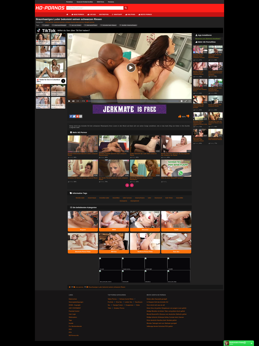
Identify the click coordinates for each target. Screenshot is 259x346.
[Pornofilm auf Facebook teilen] (71, 116)
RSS (70, 329)
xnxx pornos (49, 22)
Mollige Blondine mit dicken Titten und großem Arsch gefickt (166, 311)
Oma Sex (119, 302)
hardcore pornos (59, 22)
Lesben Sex (128, 302)
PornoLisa (111, 2)
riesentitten (116, 198)
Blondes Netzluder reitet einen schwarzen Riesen (215, 138)
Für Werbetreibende (75, 326)
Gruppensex (129, 305)
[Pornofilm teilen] (77, 116)
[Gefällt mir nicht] (188, 117)
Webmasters (73, 317)
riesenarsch (158, 198)
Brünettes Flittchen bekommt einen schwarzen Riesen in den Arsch (200, 123)
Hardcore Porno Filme (145, 251)
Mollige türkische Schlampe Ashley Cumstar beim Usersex (165, 317)
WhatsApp (118, 14)
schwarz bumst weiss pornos (74, 22)
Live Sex (92, 14)
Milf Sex (114, 251)
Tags (70, 320)
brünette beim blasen (109, 25)
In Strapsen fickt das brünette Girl (157, 302)
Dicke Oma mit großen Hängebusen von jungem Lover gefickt (166, 308)
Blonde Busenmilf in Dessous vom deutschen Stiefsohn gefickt (166, 314)
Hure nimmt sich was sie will (156, 305)
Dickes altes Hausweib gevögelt (157, 299)
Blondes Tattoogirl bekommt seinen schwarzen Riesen (198, 73)
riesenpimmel (134, 201)
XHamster (145, 229)
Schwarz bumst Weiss (126, 299)
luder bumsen (127, 198)
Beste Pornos (146, 14)
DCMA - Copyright (74, 305)
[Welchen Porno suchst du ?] (125, 8)
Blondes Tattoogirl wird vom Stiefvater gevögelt (162, 323)
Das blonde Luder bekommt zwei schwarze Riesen (200, 89)
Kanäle (71, 323)
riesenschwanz (140, 198)
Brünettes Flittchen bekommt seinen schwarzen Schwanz (199, 56)
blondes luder (80, 198)
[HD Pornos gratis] (50, 11)
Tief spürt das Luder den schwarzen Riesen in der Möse (215, 123)
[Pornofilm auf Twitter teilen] (74, 116)
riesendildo (179, 198)
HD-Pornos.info (74, 335)
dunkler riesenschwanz (129, 25)
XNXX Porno (100, 2)
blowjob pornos (89, 22)
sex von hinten (76, 25)
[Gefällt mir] (180, 117)
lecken (46, 25)
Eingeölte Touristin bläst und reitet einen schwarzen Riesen (215, 89)
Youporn (83, 229)
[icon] (67, 14)
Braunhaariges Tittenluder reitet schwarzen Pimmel (198, 139)
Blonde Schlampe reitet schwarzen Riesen (214, 105)
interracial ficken (91, 25)
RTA (70, 332)
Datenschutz (73, 299)
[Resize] (186, 101)
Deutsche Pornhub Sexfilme (85, 2)
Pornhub (110, 302)
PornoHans (69, 2)
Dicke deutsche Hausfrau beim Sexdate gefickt (162, 320)
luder (149, 198)
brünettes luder (104, 198)
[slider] (133, 101)
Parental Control (74, 311)
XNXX (114, 229)
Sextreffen (103, 14)
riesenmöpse (92, 198)
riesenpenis (123, 201)
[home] (69, 287)
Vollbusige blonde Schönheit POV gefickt (160, 326)
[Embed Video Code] (80, 116)
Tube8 (176, 229)
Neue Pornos (78, 14)
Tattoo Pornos (112, 299)
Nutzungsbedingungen (76, 302)
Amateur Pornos (119, 308)
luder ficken (169, 198)
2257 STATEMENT (75, 308)
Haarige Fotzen (118, 305)
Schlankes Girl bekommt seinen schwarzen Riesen (83, 178)
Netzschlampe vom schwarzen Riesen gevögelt (198, 106)
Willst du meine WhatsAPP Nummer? (172, 178)
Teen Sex (176, 251)
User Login (72, 314)
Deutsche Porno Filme (82, 251)
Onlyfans (131, 14)
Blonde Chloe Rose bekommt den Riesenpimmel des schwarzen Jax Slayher (175, 154)
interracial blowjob (60, 25)
